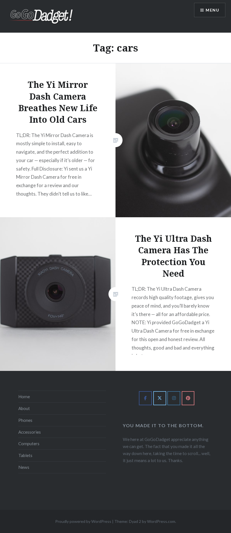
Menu (212, 10)
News (23, 467)
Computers (28, 443)
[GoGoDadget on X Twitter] (159, 398)
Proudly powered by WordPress (83, 521)
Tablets (25, 455)
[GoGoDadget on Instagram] (173, 398)
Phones (25, 420)
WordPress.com (161, 521)
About (24, 408)
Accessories (29, 432)
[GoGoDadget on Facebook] (145, 398)
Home (24, 396)
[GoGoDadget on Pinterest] (188, 398)
